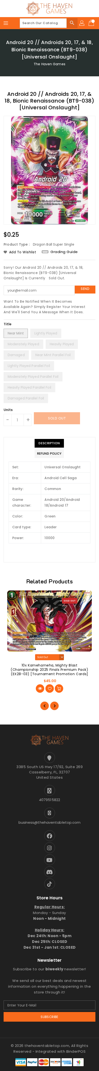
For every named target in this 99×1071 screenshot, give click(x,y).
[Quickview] (40, 688)
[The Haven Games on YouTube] (49, 859)
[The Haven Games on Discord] (49, 871)
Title (8, 324)
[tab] (49, 443)
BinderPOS (76, 1051)
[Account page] (82, 23)
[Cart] (92, 23)
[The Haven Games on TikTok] (49, 883)
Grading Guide (64, 251)
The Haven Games (49, 64)
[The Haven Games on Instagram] (49, 847)
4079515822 (49, 799)
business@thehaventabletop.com (50, 822)
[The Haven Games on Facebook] (49, 835)
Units (8, 409)
